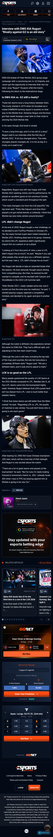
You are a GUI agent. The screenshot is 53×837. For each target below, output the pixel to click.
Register (34, 788)
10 (23, 619)
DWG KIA (19, 490)
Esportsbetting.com (9, 22)
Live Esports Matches (14, 776)
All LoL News (45, 562)
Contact (40, 780)
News (20, 22)
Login (20, 788)
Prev (41, 619)
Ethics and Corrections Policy (21, 780)
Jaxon (5, 38)
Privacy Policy (41, 776)
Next (48, 619)
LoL (25, 22)
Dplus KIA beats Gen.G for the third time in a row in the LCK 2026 (19, 598)
